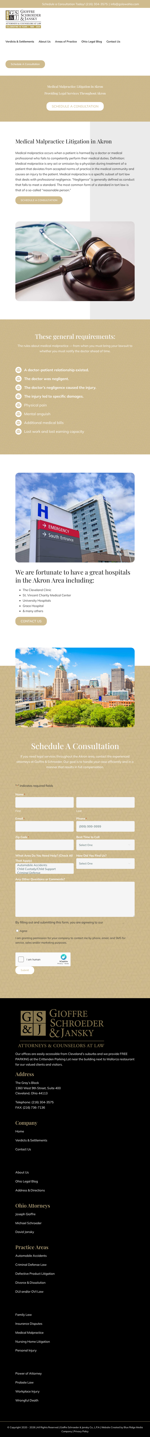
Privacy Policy (81, 1431)
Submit (25, 970)
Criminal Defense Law (31, 1264)
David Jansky (24, 1232)
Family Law (23, 1314)
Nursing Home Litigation (32, 1341)
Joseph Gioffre (25, 1214)
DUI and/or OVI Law (29, 1291)
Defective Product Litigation (35, 1273)
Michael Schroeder (28, 1223)
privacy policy (113, 922)
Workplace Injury (27, 1391)
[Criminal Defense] (44, 873)
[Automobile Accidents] (44, 865)
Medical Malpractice (29, 1332)
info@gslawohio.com (125, 4)
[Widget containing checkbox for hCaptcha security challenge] (43, 959)
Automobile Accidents (31, 1256)
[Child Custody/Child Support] (44, 869)
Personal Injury (26, 1350)
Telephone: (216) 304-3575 (34, 1102)
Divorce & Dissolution (30, 1282)
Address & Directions (30, 1190)
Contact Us (23, 1149)
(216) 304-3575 (97, 4)
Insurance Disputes (28, 1323)
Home (19, 1131)
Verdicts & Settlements (31, 1140)
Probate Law (24, 1382)
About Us (22, 1172)
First (18, 811)
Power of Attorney (28, 1373)
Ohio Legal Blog (26, 1181)
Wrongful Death (26, 1400)
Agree (23, 931)
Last (79, 811)
